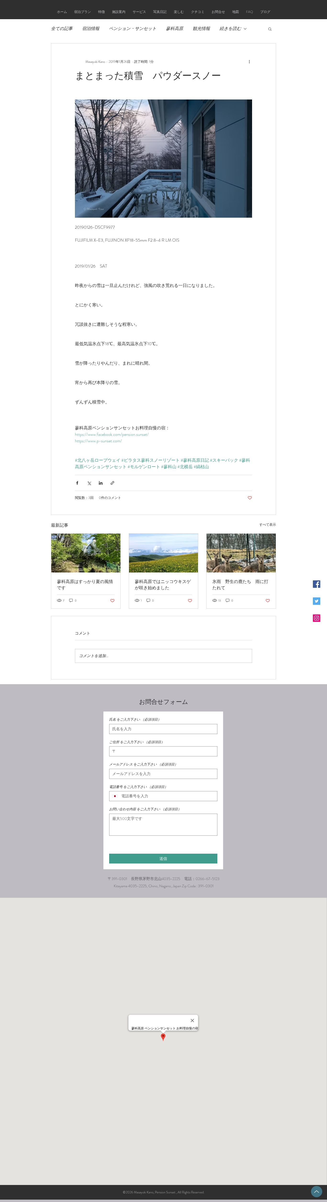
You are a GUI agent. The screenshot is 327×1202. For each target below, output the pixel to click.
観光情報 (201, 29)
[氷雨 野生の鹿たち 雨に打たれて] (241, 553)
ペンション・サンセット (132, 29)
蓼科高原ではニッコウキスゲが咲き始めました (163, 584)
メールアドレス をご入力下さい (143, 764)
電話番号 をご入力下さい (138, 787)
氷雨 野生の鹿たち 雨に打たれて (240, 584)
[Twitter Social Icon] (316, 601)
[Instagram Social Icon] (316, 618)
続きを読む (230, 29)
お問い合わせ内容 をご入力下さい (145, 809)
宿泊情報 (90, 29)
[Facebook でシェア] (77, 483)
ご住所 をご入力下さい (136, 742)
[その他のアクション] (249, 61)
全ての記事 (62, 29)
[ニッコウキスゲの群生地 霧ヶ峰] (163, 553)
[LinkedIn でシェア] (100, 483)
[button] (270, 29)
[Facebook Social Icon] (316, 584)
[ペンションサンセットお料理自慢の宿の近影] (85, 553)
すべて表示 (267, 524)
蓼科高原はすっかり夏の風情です (85, 584)
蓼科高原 (174, 29)
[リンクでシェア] (112, 483)
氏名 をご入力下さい (135, 719)
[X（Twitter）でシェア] (89, 483)
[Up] (316, 1191)
